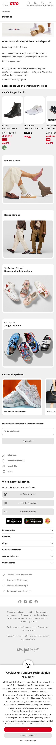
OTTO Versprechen (28, 622)
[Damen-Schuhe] (28, 179)
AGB (30, 612)
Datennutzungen (38, 685)
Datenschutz (40, 612)
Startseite (6, 12)
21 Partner (17, 682)
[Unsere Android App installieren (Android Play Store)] (33, 521)
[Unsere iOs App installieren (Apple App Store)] (14, 521)
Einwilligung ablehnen (28, 735)
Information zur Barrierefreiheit (33, 615)
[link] (47, 521)
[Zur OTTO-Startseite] (14, 3)
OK (28, 729)
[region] (28, 705)
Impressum (11, 615)
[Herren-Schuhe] (28, 234)
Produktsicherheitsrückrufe (20, 618)
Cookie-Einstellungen (16, 612)
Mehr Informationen (28, 740)
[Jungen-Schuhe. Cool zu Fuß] (28, 343)
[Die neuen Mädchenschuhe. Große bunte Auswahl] (28, 288)
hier (43, 721)
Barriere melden (28, 512)
